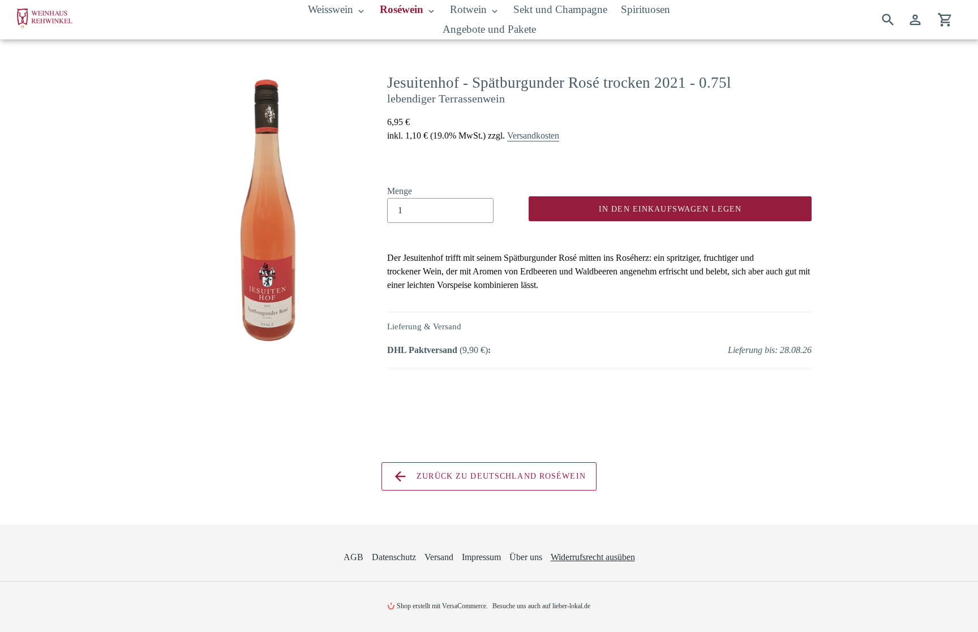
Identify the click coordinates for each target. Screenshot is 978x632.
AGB (353, 557)
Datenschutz (394, 557)
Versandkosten (533, 135)
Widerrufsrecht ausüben (593, 557)
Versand (438, 557)
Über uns (525, 557)
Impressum (481, 557)
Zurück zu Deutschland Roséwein (500, 476)
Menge (399, 191)
